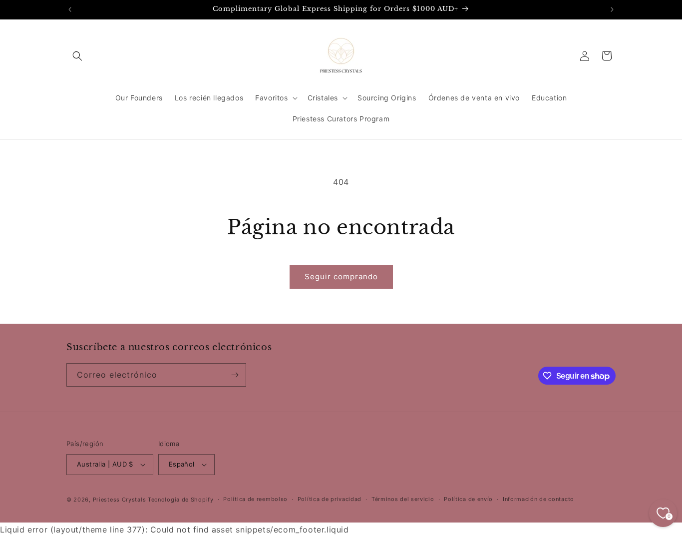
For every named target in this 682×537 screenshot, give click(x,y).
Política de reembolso (255, 499)
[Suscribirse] (235, 375)
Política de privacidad (329, 499)
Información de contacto (538, 499)
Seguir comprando (341, 276)
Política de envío (468, 499)
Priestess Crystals (119, 499)
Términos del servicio (402, 499)
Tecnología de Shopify (181, 499)
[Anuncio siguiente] (612, 9)
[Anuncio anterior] (70, 9)
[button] (77, 56)
